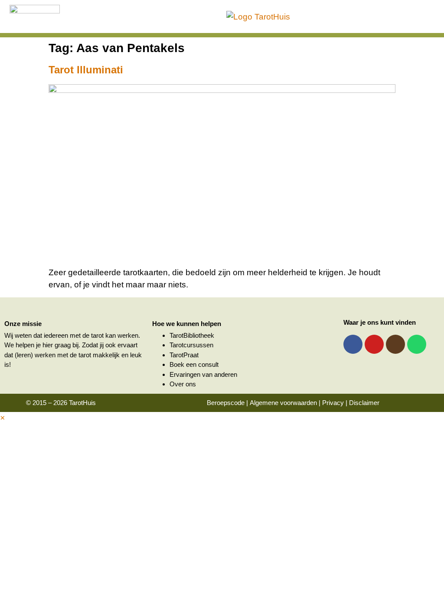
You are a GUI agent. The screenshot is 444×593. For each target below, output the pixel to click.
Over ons (183, 384)
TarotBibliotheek (192, 335)
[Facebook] (352, 344)
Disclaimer (364, 402)
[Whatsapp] (416, 344)
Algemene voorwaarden (283, 402)
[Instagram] (395, 344)
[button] (2, 417)
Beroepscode (226, 402)
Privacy (333, 402)
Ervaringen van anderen (203, 374)
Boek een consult (194, 364)
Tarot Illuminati (86, 70)
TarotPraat (184, 355)
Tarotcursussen (191, 345)
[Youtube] (374, 344)
